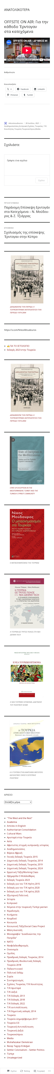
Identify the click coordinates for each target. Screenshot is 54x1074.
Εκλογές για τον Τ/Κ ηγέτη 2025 (23, 891)
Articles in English (16, 825)
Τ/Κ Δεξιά (12, 991)
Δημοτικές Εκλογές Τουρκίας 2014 (25, 860)
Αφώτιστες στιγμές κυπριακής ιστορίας (28, 845)
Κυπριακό (23, 126)
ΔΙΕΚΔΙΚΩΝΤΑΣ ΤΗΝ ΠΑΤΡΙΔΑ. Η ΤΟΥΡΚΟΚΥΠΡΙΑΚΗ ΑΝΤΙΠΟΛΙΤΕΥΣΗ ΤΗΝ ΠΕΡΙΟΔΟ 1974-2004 (25, 310)
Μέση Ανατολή (14, 930)
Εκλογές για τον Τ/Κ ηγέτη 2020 (23, 887)
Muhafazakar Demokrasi (20, 1042)
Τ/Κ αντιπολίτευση (17, 1007)
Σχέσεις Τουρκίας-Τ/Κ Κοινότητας (25, 984)
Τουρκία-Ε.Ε (13, 1022)
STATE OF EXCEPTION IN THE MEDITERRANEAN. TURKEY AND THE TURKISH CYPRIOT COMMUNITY (24, 491)
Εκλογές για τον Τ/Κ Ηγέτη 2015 (23, 883)
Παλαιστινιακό (15, 968)
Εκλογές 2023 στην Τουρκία (21, 349)
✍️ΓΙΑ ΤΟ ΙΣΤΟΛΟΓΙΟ (18, 345)
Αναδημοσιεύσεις (11, 126)
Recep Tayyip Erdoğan (18, 1046)
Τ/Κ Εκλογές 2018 (16, 999)
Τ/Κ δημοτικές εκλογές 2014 (21, 1011)
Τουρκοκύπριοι (28, 129)
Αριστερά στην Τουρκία (19, 837)
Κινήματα (12, 914)
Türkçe (10, 1053)
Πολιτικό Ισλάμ (15, 972)
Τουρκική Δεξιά (15, 1030)
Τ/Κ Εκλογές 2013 (16, 995)
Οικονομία (12, 949)
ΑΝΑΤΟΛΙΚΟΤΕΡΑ (17, 9)
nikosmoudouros (15, 123)
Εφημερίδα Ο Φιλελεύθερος (21, 876)
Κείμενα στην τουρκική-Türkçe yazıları (27, 906)
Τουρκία (17, 129)
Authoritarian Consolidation (21, 829)
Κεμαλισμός (13, 910)
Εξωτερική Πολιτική (17, 895)
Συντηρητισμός (15, 980)
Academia (12, 822)
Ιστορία (11, 899)
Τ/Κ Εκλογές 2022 (16, 1003)
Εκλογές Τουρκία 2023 (18, 879)
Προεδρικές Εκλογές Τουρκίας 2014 (25, 957)
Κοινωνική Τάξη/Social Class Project (26, 926)
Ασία (9, 841)
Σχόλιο (41, 180)
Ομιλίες (11, 953)
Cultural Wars (14, 833)
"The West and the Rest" (19, 818)
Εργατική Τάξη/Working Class (22, 872)
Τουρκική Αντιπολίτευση (20, 1026)
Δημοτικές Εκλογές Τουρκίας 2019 (25, 864)
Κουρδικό (12, 918)
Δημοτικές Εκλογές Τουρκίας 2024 (25, 868)
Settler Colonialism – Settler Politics (25, 1049)
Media (37, 129)
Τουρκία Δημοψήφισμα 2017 (22, 1018)
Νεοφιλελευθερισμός (17, 945)
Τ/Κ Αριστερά (14, 988)
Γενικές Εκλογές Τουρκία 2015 (22, 856)
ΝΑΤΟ (10, 941)
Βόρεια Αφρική (14, 852)
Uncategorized (14, 1057)
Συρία (10, 976)
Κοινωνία (12, 922)
